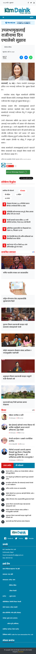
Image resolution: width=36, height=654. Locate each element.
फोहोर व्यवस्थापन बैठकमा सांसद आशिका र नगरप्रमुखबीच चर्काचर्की (17, 351)
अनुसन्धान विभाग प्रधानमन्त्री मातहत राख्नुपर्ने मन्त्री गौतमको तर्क (17, 377)
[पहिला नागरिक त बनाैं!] (5, 417)
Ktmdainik (20, 652)
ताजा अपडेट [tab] (7, 465)
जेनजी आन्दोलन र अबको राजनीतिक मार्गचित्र (21, 440)
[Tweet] (26, 57)
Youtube (31, 538)
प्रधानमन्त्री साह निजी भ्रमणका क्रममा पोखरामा (15, 403)
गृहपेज (31, 17)
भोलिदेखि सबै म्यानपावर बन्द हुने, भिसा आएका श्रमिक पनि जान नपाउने (20, 212)
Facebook (10, 538)
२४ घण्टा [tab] (7, 198)
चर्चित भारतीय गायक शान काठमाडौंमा (15, 272)
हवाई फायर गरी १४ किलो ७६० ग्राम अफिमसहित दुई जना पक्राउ (17, 245)
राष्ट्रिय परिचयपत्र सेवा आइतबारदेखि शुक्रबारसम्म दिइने (14, 300)
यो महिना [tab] (7, 194)
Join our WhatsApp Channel (15, 172)
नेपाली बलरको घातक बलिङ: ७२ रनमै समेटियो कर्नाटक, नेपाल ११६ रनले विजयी (18, 221)
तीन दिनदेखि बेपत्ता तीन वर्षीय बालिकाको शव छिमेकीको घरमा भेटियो (20, 237)
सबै (33, 252)
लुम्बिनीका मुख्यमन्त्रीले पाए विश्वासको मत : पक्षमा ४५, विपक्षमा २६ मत (19, 229)
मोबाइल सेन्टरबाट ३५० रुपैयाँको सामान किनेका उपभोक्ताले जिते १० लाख (18, 204)
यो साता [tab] (22, 191)
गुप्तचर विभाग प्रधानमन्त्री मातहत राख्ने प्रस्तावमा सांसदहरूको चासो (15, 326)
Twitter (20, 538)
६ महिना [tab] (19, 194)
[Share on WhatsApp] (31, 57)
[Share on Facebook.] (21, 57)
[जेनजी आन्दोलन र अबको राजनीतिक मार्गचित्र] (5, 440)
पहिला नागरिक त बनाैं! (16, 415)
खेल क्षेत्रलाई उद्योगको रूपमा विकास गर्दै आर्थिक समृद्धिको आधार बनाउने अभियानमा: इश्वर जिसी (22, 427)
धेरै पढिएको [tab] (19, 465)
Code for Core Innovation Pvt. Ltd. (22, 634)
